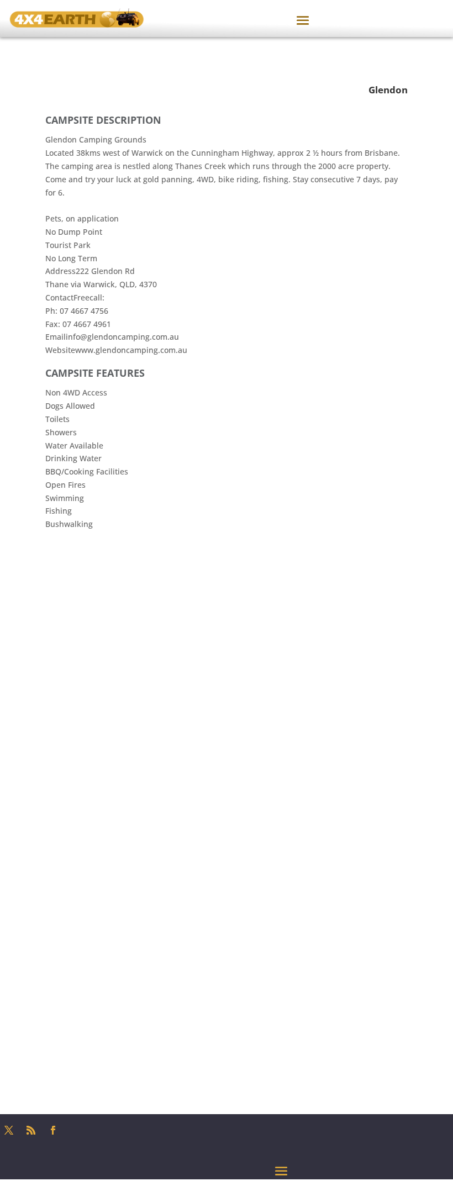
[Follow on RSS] (31, 1130)
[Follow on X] (9, 1130)
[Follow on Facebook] (53, 1130)
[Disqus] (226, 669)
